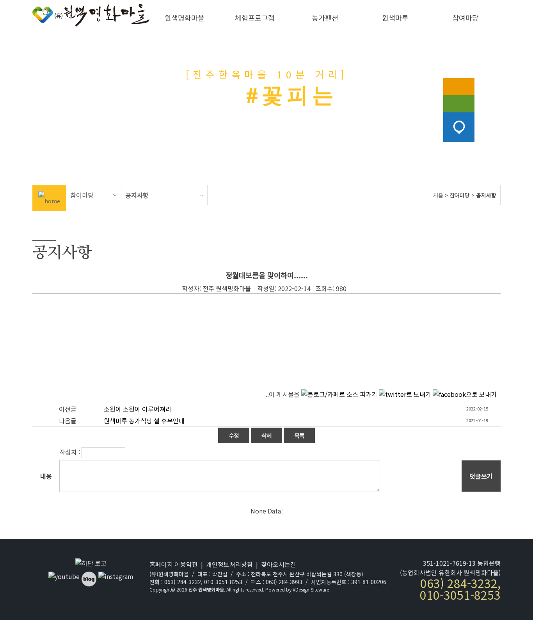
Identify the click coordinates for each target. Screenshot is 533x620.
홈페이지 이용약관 (173, 564)
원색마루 (395, 17)
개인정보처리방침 (229, 564)
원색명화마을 (184, 17)
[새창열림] (64, 576)
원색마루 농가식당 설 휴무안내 (144, 420)
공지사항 (137, 195)
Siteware (320, 589)
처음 (438, 195)
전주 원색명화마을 (206, 589)
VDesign (301, 589)
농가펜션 (325, 17)
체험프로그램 (255, 17)
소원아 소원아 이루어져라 (137, 409)
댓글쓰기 (481, 476)
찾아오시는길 (278, 564)
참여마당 (465, 17)
